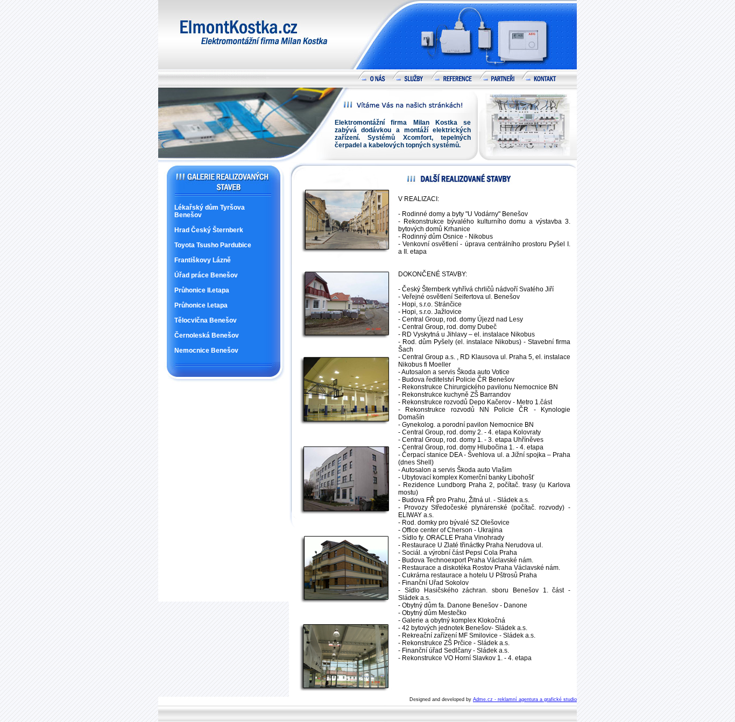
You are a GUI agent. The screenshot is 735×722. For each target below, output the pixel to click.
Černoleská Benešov (206, 335)
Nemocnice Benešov (206, 350)
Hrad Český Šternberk (208, 230)
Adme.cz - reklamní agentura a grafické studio (525, 699)
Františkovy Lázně (202, 260)
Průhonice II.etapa (201, 290)
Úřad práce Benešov (206, 275)
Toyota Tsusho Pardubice (212, 245)
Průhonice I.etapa (201, 305)
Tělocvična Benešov (205, 320)
